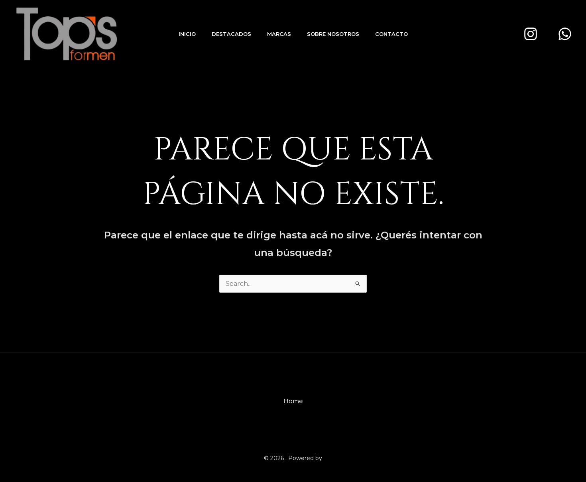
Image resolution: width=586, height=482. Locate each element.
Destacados (231, 34)
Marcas (279, 34)
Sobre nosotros (333, 34)
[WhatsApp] (565, 34)
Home (293, 401)
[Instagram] (530, 34)
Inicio (187, 34)
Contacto (391, 34)
